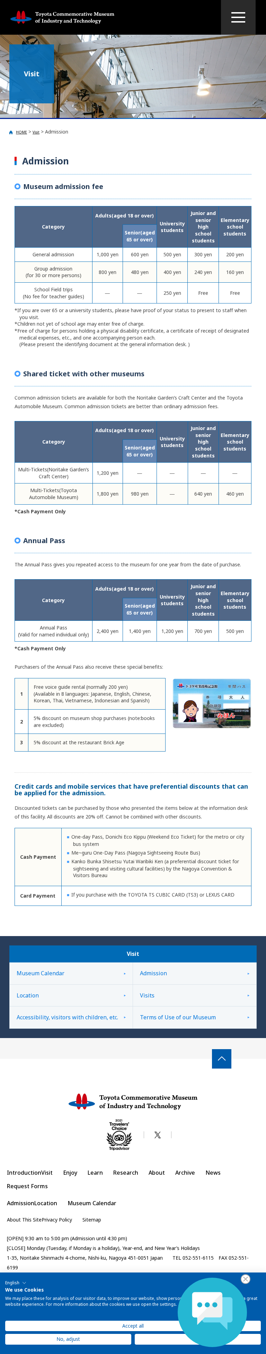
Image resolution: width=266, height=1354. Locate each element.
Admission (153, 973)
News (213, 1172)
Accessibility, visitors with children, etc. (67, 1017)
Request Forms (27, 1186)
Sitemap (91, 1219)
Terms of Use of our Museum (178, 1017)
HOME (21, 132)
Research (125, 1172)
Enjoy (70, 1172)
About (157, 1172)
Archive (185, 1172)
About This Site (24, 1219)
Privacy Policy (57, 1219)
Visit (36, 132)
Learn (95, 1172)
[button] (15, 1283)
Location (28, 995)
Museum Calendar (40, 973)
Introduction (24, 1172)
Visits (147, 995)
